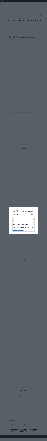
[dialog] (23, 220)
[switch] (33, 219)
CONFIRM (18, 230)
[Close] (36, 208)
